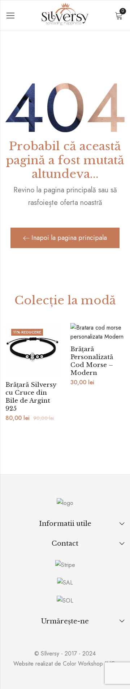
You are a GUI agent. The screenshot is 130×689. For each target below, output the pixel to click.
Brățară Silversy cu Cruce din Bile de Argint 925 (30, 396)
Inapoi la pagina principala (69, 237)
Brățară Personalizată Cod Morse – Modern (91, 361)
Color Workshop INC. (90, 663)
